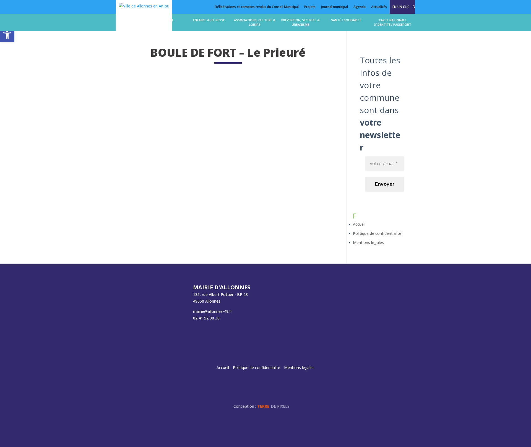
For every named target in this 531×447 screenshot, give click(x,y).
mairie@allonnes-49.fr (212, 311)
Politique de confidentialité (377, 233)
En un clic (400, 6)
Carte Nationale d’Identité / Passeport (392, 22)
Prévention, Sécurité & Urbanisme (300, 22)
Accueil (359, 224)
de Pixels (273, 406)
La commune (163, 20)
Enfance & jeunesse (209, 20)
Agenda (359, 6)
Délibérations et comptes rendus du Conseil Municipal (257, 6)
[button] (7, 35)
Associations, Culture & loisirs (254, 22)
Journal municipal (334, 6)
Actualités (379, 6)
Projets (310, 6)
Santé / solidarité (346, 20)
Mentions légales (368, 242)
